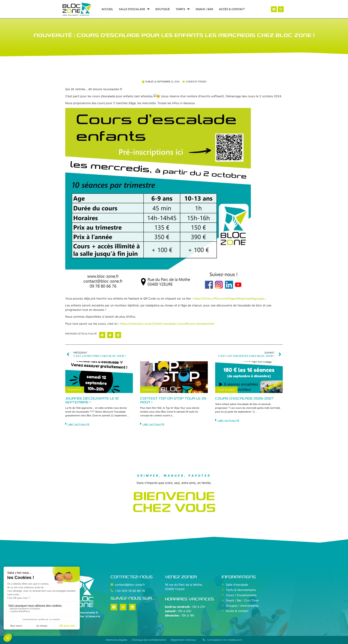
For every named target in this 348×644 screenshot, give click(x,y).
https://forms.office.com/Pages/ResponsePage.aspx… (230, 298)
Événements (74, 389)
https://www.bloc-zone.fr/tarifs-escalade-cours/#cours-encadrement (167, 323)
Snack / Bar (204, 9)
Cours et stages (196, 81)
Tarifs (180, 9)
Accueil (107, 9)
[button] (102, 335)
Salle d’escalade (132, 9)
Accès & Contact (232, 9)
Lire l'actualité (78, 424)
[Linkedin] (132, 607)
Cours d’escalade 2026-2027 (244, 398)
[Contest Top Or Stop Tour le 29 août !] (174, 377)
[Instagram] (281, 9)
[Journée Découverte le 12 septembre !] (99, 377)
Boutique (163, 9)
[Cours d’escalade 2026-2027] (249, 377)
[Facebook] (274, 9)
